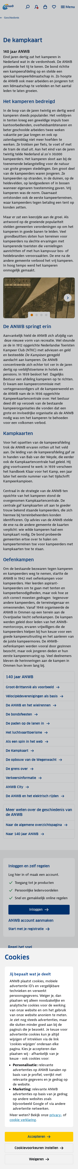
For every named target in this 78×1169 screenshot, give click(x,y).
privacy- (55, 1115)
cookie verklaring (23, 1120)
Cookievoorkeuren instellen (36, 1148)
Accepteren (36, 1137)
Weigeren (36, 1159)
